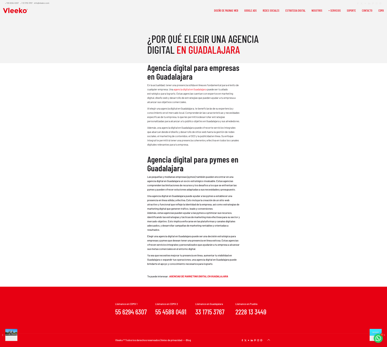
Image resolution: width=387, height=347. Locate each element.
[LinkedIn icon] (369, 3)
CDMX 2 (174, 303)
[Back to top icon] (268, 340)
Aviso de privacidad (172, 340)
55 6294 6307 (13, 3)
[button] (378, 338)
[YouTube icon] (365, 3)
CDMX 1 (133, 303)
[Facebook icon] (358, 3)
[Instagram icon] (377, 3)
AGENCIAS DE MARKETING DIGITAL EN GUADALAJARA (198, 276)
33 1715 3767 (27, 3)
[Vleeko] (15, 10)
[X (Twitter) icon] (361, 3)
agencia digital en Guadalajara (190, 89)
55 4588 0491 (170, 311)
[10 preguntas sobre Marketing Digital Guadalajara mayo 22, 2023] (8, 335)
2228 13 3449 (250, 311)
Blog (188, 340)
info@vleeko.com (41, 3)
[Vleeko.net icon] (380, 3)
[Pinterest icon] (373, 3)
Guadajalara (216, 303)
